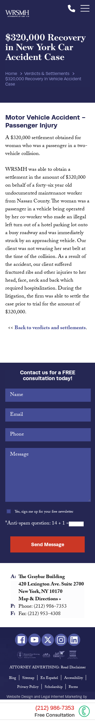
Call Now (84, 711)
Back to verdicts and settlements (50, 328)
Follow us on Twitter (47, 640)
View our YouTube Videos (34, 640)
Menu (85, 8)
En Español (49, 678)
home (11, 73)
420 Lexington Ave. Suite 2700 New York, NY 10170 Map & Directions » (51, 592)
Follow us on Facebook (21, 640)
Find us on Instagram (61, 640)
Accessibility (73, 678)
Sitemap (28, 678)
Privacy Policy (28, 687)
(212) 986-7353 (71, 8)
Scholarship (54, 687)
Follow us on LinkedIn (74, 640)
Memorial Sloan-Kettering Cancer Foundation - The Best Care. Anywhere (28, 655)
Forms (73, 687)
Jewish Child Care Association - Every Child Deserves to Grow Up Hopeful (46, 655)
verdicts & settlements (46, 73)
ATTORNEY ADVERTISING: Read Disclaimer (48, 668)
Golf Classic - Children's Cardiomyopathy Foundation (59, 655)
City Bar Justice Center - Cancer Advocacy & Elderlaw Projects (73, 655)
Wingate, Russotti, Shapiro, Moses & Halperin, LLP (17, 8)
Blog (12, 678)
